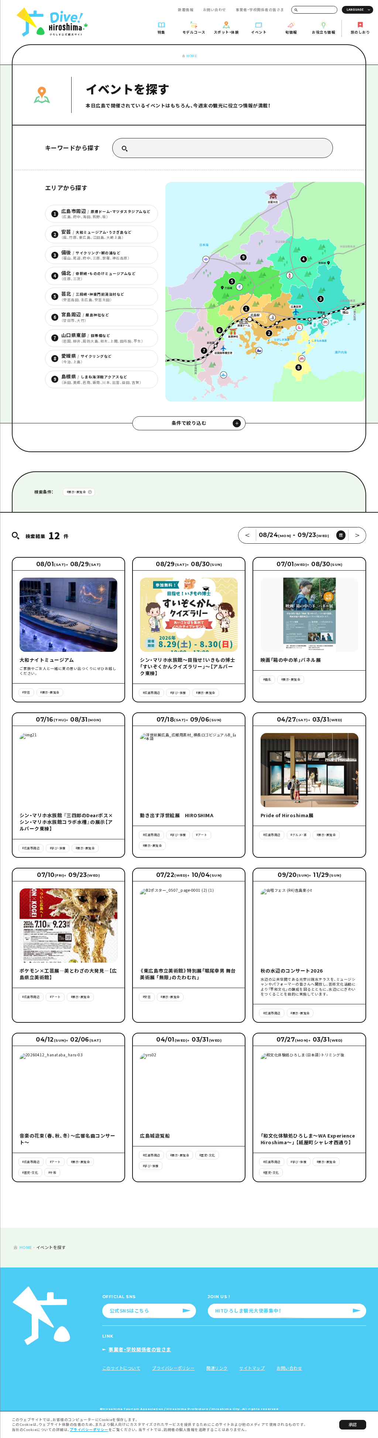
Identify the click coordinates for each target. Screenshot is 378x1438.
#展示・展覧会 (76, 492)
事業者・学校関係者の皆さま (260, 9)
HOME (191, 55)
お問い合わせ (214, 9)
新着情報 (185, 9)
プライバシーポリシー (89, 1429)
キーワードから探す (72, 148)
